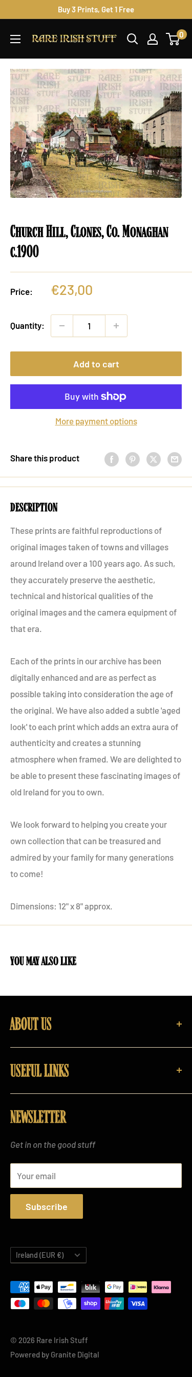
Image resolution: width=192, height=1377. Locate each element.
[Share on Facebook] (111, 458)
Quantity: (27, 325)
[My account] (152, 39)
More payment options (96, 421)
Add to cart (96, 363)
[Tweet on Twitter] (153, 458)
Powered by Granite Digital (54, 1354)
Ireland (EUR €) (39, 1255)
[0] (173, 39)
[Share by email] (174, 458)
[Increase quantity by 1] (116, 326)
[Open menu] (15, 39)
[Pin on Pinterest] (132, 458)
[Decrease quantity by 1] (62, 326)
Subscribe (47, 1206)
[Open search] (132, 39)
